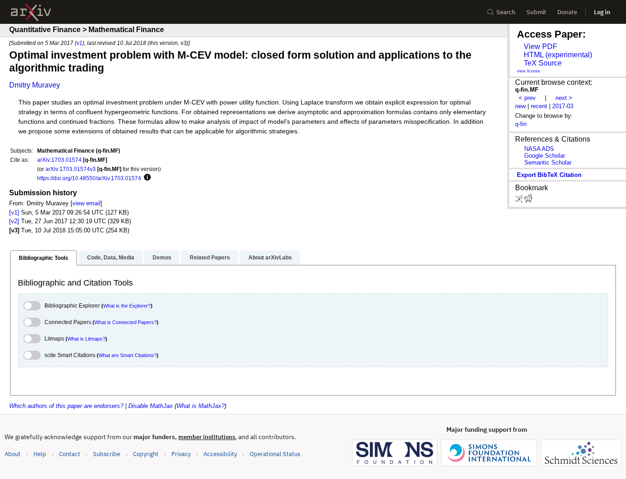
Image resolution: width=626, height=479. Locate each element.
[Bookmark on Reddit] (528, 200)
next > (563, 97)
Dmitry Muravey (34, 85)
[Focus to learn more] (146, 178)
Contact (69, 454)
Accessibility (220, 454)
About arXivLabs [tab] (270, 257)
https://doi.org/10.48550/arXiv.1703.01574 (89, 178)
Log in (602, 12)
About (13, 454)
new (520, 106)
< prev (527, 97)
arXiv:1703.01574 (59, 160)
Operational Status (275, 454)
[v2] (14, 221)
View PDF (540, 46)
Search (506, 12)
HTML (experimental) (558, 55)
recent (539, 106)
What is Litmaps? (86, 338)
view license (528, 71)
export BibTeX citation (549, 174)
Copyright (146, 454)
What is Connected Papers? (125, 322)
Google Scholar (544, 155)
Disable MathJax (150, 405)
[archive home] (31, 12)
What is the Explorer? (127, 305)
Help (39, 454)
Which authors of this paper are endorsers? (66, 405)
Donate (567, 12)
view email (86, 203)
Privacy (181, 454)
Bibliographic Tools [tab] (43, 258)
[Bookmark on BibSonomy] (519, 200)
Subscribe (106, 454)
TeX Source (543, 63)
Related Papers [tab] (210, 257)
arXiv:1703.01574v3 (70, 169)
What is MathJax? (200, 405)
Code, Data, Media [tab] (110, 257)
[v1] (14, 212)
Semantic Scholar (547, 162)
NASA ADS (539, 148)
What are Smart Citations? (128, 355)
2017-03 (562, 106)
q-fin (521, 124)
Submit (536, 12)
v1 (79, 43)
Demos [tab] (162, 257)
